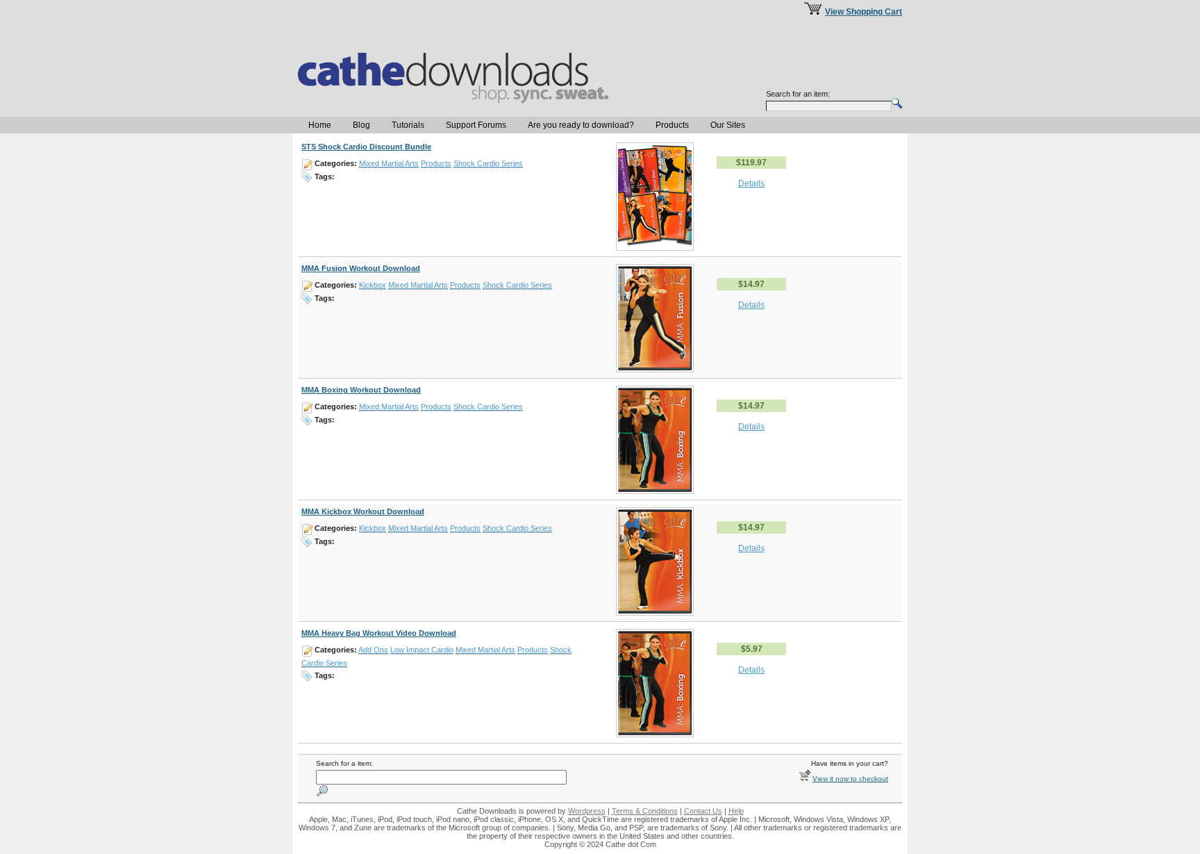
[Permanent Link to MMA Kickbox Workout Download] (655, 613)
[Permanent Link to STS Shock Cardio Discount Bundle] (655, 248)
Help (736, 811)
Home (319, 125)
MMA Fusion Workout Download (360, 268)
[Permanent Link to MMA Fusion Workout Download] (655, 370)
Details (751, 183)
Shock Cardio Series (488, 163)
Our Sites (727, 125)
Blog (361, 125)
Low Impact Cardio (421, 650)
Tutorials (408, 125)
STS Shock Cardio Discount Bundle (366, 146)
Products (672, 125)
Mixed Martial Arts (389, 163)
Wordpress (587, 811)
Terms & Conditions (645, 811)
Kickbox (372, 285)
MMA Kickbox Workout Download (362, 511)
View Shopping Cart (863, 12)
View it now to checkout (850, 778)
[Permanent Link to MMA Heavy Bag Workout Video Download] (655, 734)
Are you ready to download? (581, 125)
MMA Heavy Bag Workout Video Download (378, 633)
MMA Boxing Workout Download (361, 390)
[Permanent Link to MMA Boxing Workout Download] (655, 491)
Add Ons (373, 650)
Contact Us (703, 811)
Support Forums (476, 125)
